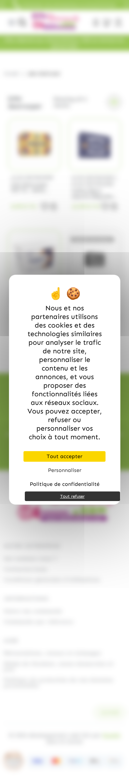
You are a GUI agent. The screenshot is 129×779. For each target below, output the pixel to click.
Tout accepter (64, 456)
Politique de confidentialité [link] (65, 484)
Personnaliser (64, 470)
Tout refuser (72, 496)
